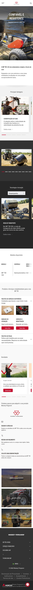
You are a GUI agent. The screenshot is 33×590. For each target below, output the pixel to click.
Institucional (8, 576)
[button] (4, 134)
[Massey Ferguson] (16, 3)
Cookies (26, 574)
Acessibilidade (21, 576)
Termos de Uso (8, 578)
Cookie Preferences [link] (23, 578)
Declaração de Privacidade (10, 574)
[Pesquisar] (31, 3)
